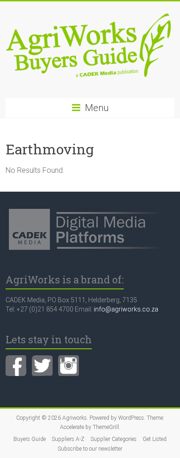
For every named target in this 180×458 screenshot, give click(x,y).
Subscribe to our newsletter (90, 449)
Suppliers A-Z (68, 439)
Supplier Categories (113, 439)
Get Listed (155, 439)
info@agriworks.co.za (126, 309)
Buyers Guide (29, 439)
